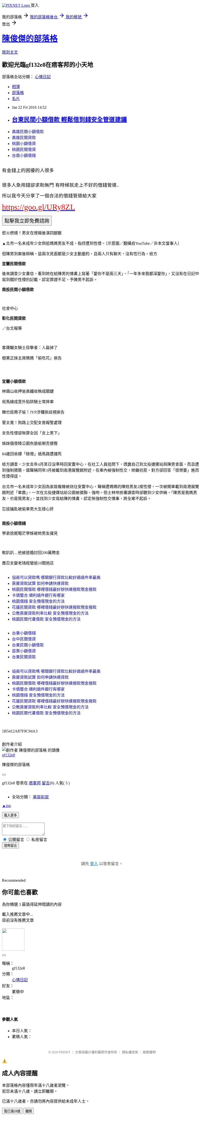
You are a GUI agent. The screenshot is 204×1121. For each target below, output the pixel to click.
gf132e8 (8, 755)
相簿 (16, 87)
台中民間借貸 (24, 639)
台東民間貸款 (24, 657)
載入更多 (10, 815)
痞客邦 (35, 783)
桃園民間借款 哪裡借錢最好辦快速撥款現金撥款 (54, 589)
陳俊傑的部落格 (30, 38)
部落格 (18, 93)
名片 (16, 99)
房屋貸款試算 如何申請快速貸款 (40, 583)
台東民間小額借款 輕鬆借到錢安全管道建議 (69, 119)
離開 (28, 1111)
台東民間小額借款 (28, 645)
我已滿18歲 (12, 1111)
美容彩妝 (41, 797)
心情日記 (43, 77)
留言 (46, 783)
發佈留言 (10, 845)
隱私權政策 (130, 1052)
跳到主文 (10, 52)
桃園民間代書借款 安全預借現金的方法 (46, 619)
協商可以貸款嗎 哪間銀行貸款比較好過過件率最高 (56, 577)
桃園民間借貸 (24, 149)
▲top (6, 806)
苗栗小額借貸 (24, 651)
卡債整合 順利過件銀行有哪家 (38, 595)
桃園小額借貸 (24, 143)
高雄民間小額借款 (28, 132)
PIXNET (64, 1052)
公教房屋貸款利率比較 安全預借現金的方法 (50, 613)
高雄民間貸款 (24, 138)
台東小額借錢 (24, 633)
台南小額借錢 (24, 155)
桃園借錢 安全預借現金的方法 (38, 601)
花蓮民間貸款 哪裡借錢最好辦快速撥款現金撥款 (54, 607)
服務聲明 (149, 1052)
